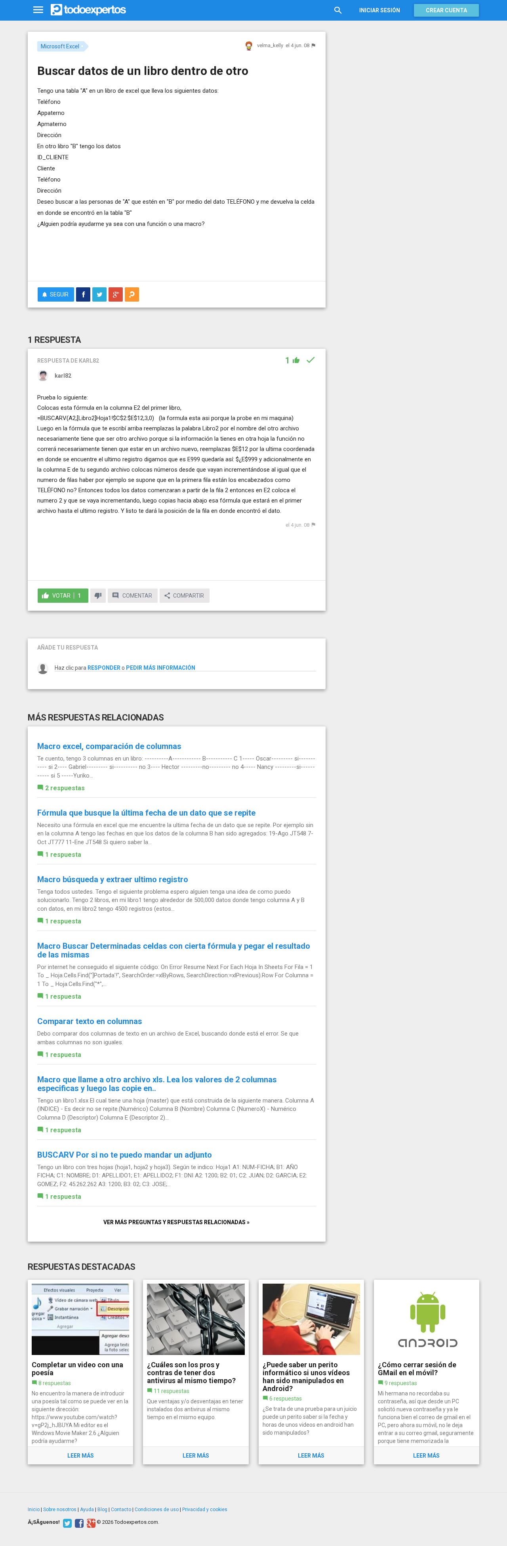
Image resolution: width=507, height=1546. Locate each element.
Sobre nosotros (59, 1509)
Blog (102, 1509)
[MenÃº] (38, 10)
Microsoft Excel (60, 46)
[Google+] (90, 1522)
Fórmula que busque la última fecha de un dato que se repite (146, 813)
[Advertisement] (176, 253)
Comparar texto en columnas (89, 1021)
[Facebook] (78, 1522)
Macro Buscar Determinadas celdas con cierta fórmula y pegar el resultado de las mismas (173, 950)
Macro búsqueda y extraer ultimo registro (112, 879)
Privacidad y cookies (204, 1509)
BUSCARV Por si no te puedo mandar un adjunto (124, 1155)
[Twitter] (66, 1522)
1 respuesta (63, 854)
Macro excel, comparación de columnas (109, 746)
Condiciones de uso (157, 1509)
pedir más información (160, 668)
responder (104, 668)
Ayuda (87, 1509)
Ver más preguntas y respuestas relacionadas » (176, 1222)
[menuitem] (83, 294)
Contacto (121, 1509)
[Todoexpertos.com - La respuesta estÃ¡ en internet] (88, 10)
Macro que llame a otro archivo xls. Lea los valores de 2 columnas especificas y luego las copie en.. (157, 1084)
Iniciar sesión (379, 10)
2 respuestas (65, 788)
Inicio (34, 1509)
